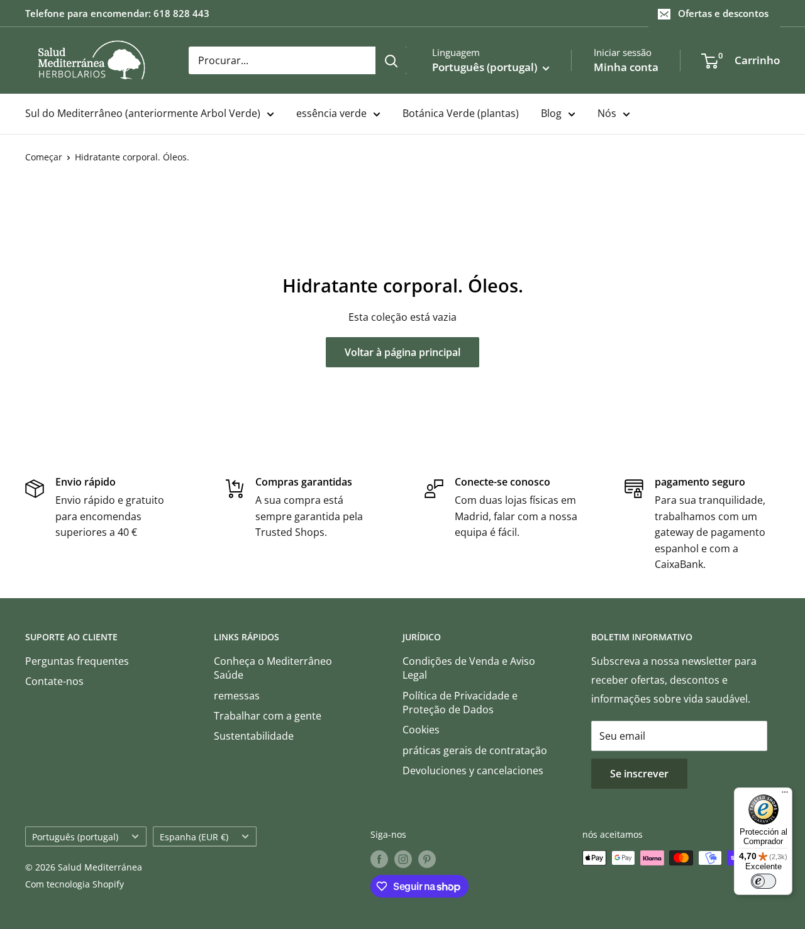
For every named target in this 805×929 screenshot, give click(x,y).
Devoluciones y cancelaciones (472, 770)
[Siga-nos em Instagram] (403, 859)
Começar (43, 157)
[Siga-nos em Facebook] (379, 859)
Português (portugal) (75, 837)
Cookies (421, 730)
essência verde (331, 113)
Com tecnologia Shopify (74, 884)
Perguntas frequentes (77, 661)
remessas (237, 696)
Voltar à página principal (402, 352)
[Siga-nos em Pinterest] (427, 859)
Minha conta (626, 67)
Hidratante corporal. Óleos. (132, 157)
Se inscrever (639, 774)
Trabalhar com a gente (267, 716)
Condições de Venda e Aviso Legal (468, 668)
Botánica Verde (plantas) (460, 113)
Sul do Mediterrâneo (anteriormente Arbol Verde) (142, 113)
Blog (551, 113)
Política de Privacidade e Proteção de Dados (460, 702)
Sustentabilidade (254, 736)
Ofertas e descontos (723, 13)
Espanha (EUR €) (194, 837)
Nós (606, 113)
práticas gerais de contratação (474, 750)
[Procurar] (391, 60)
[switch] (763, 881)
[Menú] (784, 795)
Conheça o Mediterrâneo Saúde (273, 668)
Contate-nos (54, 681)
